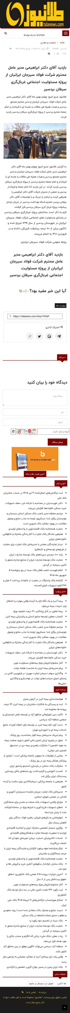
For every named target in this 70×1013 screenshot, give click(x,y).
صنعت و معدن (48, 42)
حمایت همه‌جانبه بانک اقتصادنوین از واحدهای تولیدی (35, 529)
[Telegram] (59, 336)
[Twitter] (39, 336)
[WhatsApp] (49, 336)
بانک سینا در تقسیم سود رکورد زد (46, 920)
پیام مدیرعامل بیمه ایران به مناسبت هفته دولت (38, 668)
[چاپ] (48, 53)
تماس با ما (31, 992)
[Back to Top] (64, 1007)
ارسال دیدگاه (57, 442)
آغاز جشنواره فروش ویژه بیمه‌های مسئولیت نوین (38, 663)
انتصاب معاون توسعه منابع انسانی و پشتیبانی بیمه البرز (34, 616)
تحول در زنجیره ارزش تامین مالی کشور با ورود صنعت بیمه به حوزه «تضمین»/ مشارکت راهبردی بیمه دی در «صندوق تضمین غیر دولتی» (35, 745)
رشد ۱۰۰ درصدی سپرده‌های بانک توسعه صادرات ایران (36, 554)
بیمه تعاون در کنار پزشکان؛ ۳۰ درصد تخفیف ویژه (38, 611)
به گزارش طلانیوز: (57, 166)
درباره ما (42, 992)
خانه (62, 42)
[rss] (23, 992)
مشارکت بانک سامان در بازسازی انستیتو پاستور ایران (36, 766)
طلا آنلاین (61, 983)
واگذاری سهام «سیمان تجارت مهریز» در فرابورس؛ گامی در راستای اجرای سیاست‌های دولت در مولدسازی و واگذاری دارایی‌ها (35, 678)
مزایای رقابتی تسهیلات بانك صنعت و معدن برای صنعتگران (33, 802)
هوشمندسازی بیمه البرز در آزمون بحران (43, 699)
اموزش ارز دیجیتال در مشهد (41, 983)
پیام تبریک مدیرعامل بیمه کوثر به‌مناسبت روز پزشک (36, 735)
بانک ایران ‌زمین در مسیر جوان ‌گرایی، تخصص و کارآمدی (35, 967)
